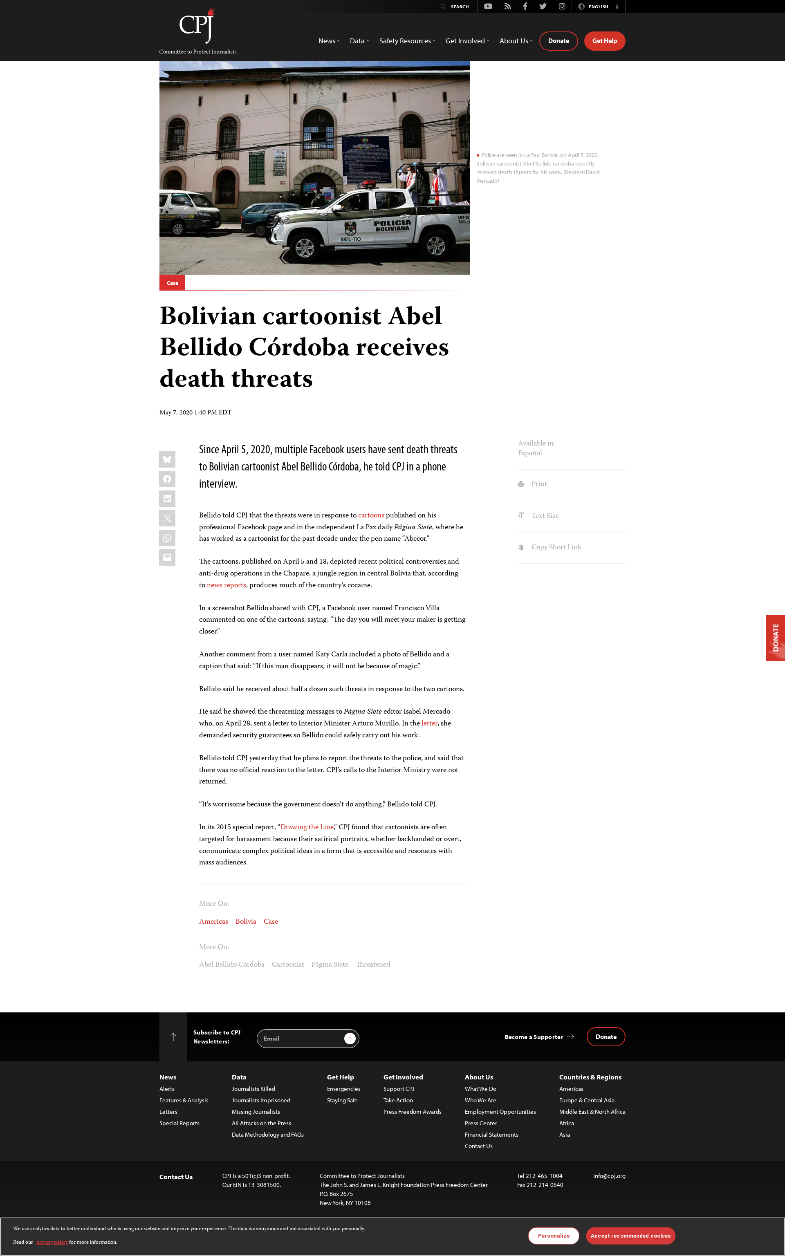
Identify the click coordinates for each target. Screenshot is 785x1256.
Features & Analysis (184, 1100)
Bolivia (246, 922)
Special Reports (179, 1123)
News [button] (326, 40)
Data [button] (357, 40)
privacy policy (52, 1242)
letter (429, 724)
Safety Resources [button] (405, 40)
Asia (564, 1134)
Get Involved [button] (465, 40)
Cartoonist (288, 965)
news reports (226, 586)
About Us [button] (514, 40)
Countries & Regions (590, 1076)
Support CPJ (399, 1089)
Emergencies (344, 1089)
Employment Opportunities (500, 1111)
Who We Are (480, 1100)
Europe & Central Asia (587, 1100)
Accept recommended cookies (631, 1236)
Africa (566, 1123)
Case (172, 283)
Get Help (604, 40)
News (167, 1076)
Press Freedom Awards (413, 1111)
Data (239, 1076)
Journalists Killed (253, 1089)
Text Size (544, 516)
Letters (168, 1111)
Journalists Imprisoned (261, 1100)
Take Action (398, 1100)
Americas (213, 922)
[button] (617, 6)
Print (538, 485)
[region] (392, 1236)
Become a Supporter (534, 1037)
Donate (558, 40)
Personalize (554, 1236)
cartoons (371, 516)
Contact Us (479, 1146)
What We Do (480, 1089)
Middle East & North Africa (592, 1111)
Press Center (481, 1123)
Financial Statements (491, 1134)
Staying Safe (342, 1100)
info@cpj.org (609, 1176)
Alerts (167, 1089)
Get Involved (403, 1076)
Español (530, 454)
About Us (479, 1076)
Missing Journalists (256, 1111)
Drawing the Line (307, 828)
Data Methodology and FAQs (268, 1134)
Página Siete (330, 965)
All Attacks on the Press (261, 1123)
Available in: (536, 444)
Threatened (373, 965)
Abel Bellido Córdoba (232, 965)
